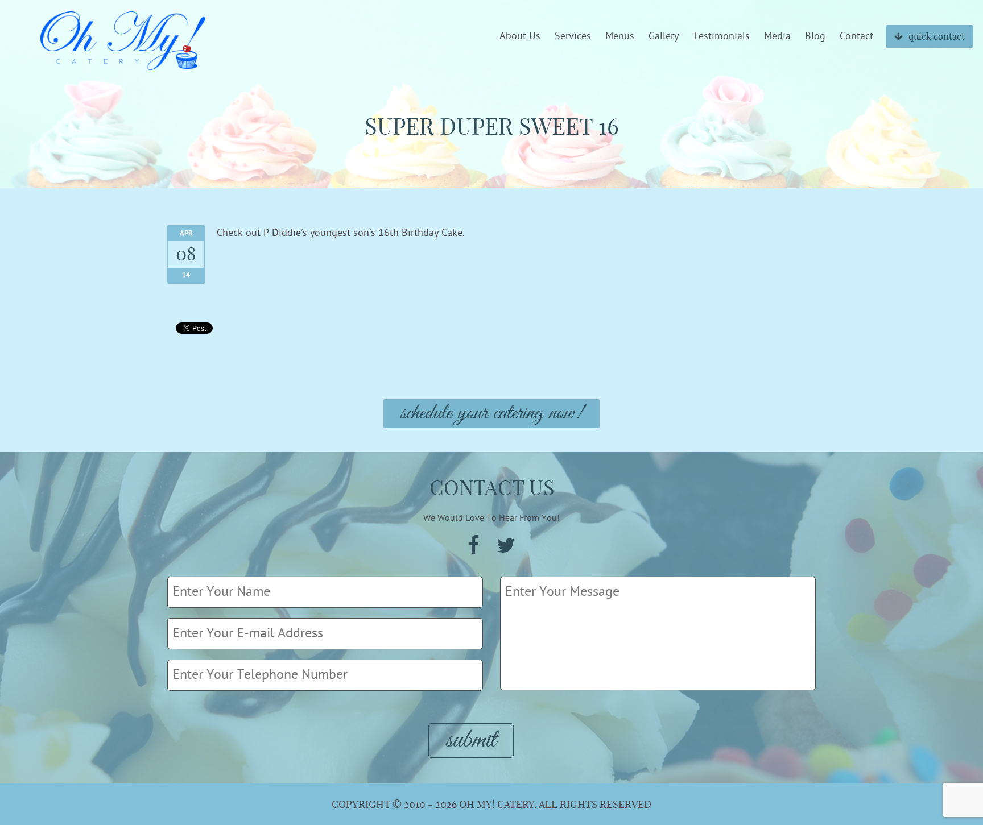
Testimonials (721, 36)
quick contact (936, 36)
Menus (619, 36)
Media (777, 36)
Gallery (664, 36)
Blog (815, 36)
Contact (856, 36)
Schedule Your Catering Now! (491, 413)
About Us (519, 36)
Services (573, 36)
